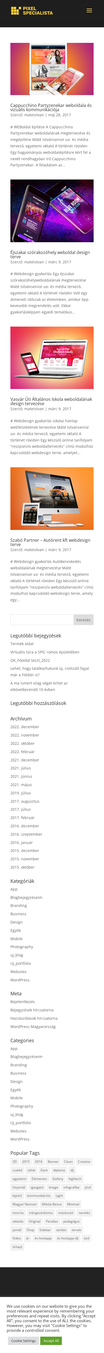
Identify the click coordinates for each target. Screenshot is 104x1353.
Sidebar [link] (45, 1230)
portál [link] (17, 1230)
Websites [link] (18, 971)
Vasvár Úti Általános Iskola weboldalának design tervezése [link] (51, 401)
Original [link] (35, 1221)
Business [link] (18, 913)
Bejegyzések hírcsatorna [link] (32, 1009)
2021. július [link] (20, 768)
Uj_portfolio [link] (20, 963)
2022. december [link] (24, 726)
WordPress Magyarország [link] (33, 1026)
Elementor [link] (39, 1178)
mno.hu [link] (18, 1212)
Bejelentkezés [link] (22, 1001)
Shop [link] (30, 1230)
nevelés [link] (84, 1212)
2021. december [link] (24, 760)
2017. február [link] (22, 817)
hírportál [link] (19, 1187)
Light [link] (59, 1195)
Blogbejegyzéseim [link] (26, 897)
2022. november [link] (24, 735)
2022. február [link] (22, 751)
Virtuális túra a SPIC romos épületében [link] (44, 652)
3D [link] (15, 1161)
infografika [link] (71, 1187)
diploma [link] (59, 1170)
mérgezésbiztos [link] (41, 1212)
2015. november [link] (24, 858)
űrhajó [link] (17, 1246)
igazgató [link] (37, 1187)
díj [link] (72, 1170)
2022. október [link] (22, 743)
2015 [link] (26, 1161)
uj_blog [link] (16, 955)
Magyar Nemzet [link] (25, 1204)
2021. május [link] (21, 784)
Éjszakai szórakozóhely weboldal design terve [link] (50, 254)
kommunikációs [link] (38, 1195)
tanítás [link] (61, 1230)
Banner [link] (53, 1161)
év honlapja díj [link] (67, 1238)
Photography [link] (21, 946)
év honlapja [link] (43, 1238)
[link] (32, 10)
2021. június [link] (21, 776)
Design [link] (16, 922)
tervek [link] (76, 1230)
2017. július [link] (20, 809)
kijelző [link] (17, 1195)
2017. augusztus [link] (24, 801)
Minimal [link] (73, 1204)
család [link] (17, 1170)
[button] (89, 13)
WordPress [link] (20, 979)
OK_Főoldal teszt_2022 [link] (30, 660)
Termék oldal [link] (22, 643)
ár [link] (27, 1238)
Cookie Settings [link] (23, 1340)
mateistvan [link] (34, 114)
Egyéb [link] (15, 930)
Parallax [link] (52, 1221)
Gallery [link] (58, 1178)
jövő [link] (88, 1187)
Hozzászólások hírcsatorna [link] (34, 1018)
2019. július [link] (20, 792)
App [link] (14, 889)
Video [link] (17, 1238)
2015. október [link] (22, 867)
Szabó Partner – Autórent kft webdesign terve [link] (50, 542)
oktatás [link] (18, 1221)
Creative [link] (84, 1161)
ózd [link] (86, 1238)
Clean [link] (68, 1161)
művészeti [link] (65, 1212)
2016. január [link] (21, 842)
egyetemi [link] (19, 1178)
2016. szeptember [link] (26, 834)
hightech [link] (75, 1178)
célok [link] (31, 1170)
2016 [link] (38, 1161)
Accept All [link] (51, 1340)
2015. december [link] (24, 850)
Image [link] (53, 1187)
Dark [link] (44, 1170)
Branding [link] (18, 905)
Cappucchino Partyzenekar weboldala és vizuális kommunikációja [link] (51, 107)
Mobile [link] (16, 938)
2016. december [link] (24, 825)
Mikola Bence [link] (52, 1204)
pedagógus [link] (71, 1221)
